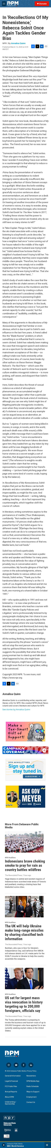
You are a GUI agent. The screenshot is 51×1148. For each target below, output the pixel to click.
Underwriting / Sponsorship (10, 1103)
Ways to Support (32, 1092)
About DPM (9, 1097)
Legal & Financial (11, 1081)
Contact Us (30, 1102)
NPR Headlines (10, 858)
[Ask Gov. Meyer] (25, 797)
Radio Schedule (32, 1086)
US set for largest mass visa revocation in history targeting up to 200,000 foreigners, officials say (24, 1004)
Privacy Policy (31, 1071)
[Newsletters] (25, 769)
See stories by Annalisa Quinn (16, 709)
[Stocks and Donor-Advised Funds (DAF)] (25, 731)
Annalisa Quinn (18, 43)
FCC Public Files (11, 1086)
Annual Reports (11, 1092)
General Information (13, 1076)
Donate (43, 4)
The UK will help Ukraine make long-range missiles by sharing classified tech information (24, 932)
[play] (3, 1145)
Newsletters (31, 1076)
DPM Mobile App (32, 1081)
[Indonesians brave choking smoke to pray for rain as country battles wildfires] (24, 842)
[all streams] (47, 1145)
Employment (31, 1097)
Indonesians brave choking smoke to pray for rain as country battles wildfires (25, 865)
